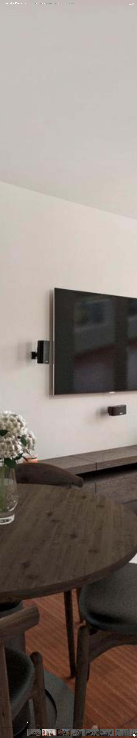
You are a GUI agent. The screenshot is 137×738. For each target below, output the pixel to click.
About (36, 3)
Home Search (69, 3)
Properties (58, 3)
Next (32, 722)
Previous (28, 722)
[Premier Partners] (16, 4)
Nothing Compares (46, 3)
